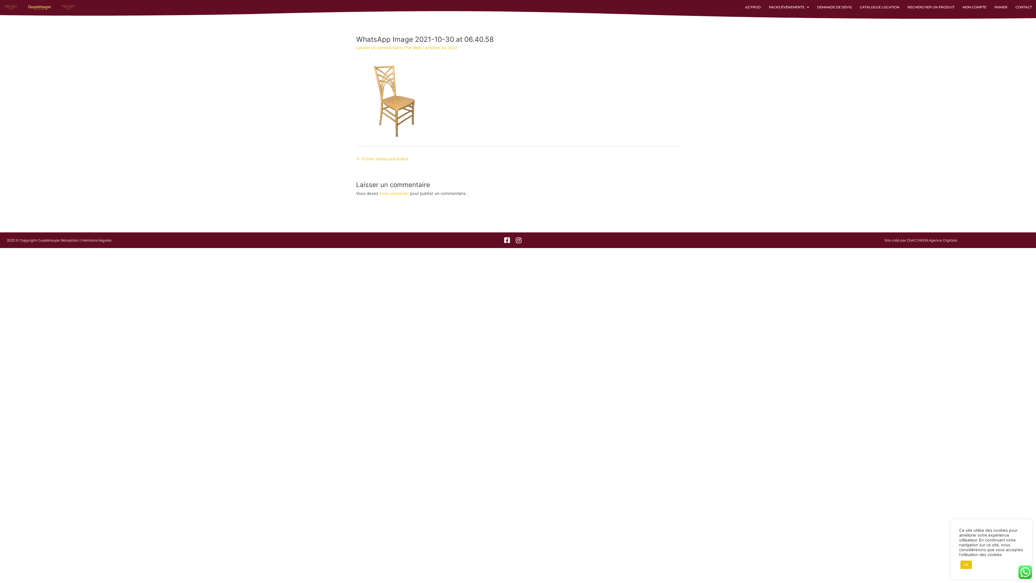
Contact (1023, 7)
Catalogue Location (879, 7)
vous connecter (394, 193)
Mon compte (974, 7)
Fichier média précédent (382, 158)
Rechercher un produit (931, 7)
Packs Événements (786, 7)
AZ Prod (753, 7)
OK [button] (966, 564)
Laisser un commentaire (379, 47)
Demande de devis (834, 7)
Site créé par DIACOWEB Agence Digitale (920, 240)
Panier (1000, 7)
